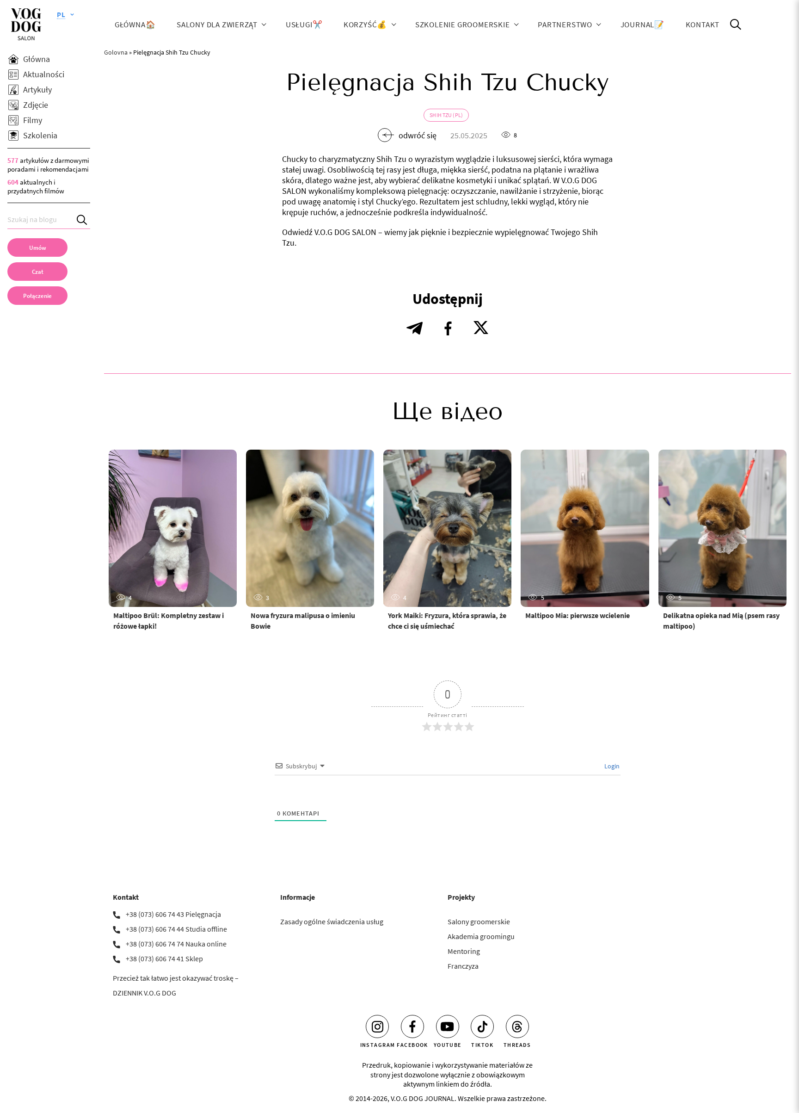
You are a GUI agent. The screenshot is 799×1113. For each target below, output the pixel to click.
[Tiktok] (482, 1026)
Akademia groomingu (481, 936)
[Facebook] (412, 1026)
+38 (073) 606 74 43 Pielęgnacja (173, 914)
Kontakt (703, 24)
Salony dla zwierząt (217, 24)
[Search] (83, 219)
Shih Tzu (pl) (446, 114)
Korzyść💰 (365, 24)
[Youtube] (447, 1026)
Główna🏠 (135, 24)
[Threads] (517, 1026)
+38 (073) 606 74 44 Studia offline (176, 929)
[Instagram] (377, 1026)
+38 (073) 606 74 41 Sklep (164, 958)
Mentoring (464, 951)
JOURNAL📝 (642, 24)
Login (611, 766)
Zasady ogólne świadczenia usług (331, 921)
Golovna (116, 52)
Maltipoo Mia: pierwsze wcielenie (577, 615)
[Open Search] (735, 24)
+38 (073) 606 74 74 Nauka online (176, 943)
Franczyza (463, 966)
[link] (37, 295)
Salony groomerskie (479, 921)
